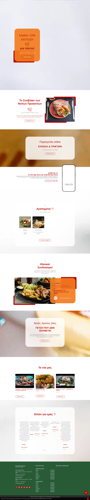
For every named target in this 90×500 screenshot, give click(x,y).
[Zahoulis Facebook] (16, 487)
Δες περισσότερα (48, 180)
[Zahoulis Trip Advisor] (24, 487)
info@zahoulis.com (20, 475)
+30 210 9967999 (22, 474)
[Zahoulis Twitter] (22, 487)
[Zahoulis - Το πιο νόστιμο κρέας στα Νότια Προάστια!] (24, 381)
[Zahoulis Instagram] (19, 487)
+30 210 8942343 (22, 481)
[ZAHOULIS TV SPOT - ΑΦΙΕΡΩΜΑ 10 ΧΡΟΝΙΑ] (65, 381)
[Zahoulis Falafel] (45, 382)
